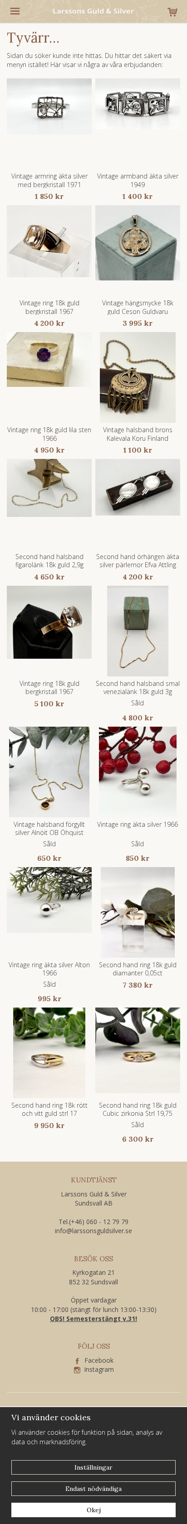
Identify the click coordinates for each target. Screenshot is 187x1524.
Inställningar (93, 1467)
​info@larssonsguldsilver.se (93, 1230)
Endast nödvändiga (93, 1489)
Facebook (96, 1360)
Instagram (97, 1369)
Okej (94, 1510)
